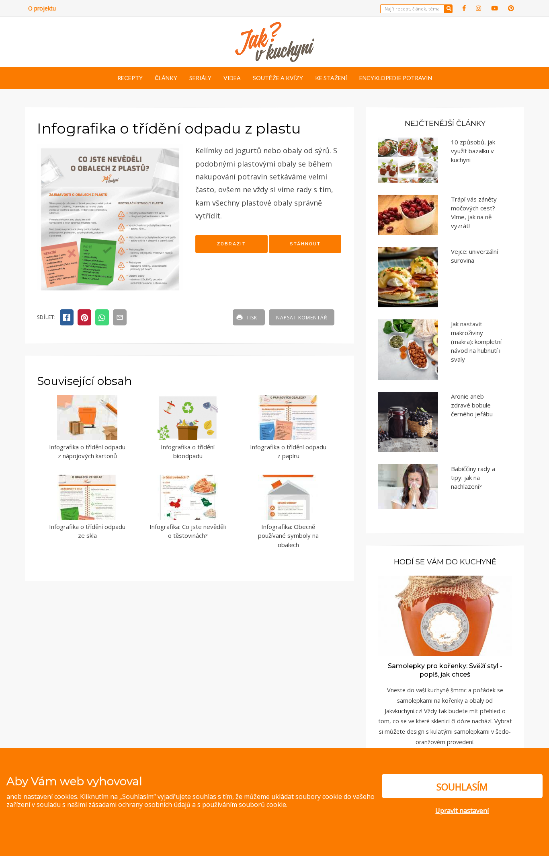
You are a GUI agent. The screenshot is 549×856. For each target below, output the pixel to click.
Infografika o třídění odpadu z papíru (288, 451)
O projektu (42, 8)
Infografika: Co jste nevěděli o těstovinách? (188, 531)
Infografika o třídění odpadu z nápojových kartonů (87, 451)
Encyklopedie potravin (395, 77)
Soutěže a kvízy (278, 77)
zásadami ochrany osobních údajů (139, 804)
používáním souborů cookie (244, 804)
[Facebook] (464, 8)
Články (166, 77)
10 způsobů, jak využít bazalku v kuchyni (473, 151)
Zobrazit (231, 244)
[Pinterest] (511, 8)
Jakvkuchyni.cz (403, 711)
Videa (232, 77)
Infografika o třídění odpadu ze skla (87, 531)
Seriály (200, 77)
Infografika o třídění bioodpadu (188, 451)
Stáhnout (305, 244)
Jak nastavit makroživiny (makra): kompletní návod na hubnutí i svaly (476, 341)
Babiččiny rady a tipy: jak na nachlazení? (473, 477)
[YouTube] (494, 8)
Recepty (130, 77)
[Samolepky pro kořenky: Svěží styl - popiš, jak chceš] (445, 615)
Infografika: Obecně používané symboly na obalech (288, 536)
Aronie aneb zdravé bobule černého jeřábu (472, 405)
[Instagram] (478, 8)
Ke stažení (331, 77)
